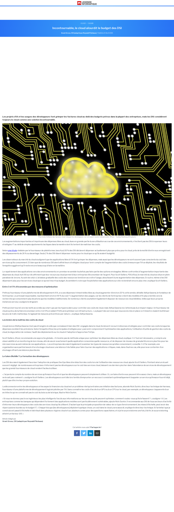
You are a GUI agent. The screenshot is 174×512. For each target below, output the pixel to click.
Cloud (83, 23)
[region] (87, 13)
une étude (12, 250)
